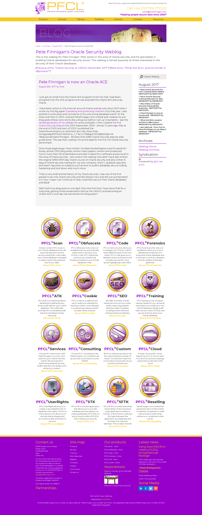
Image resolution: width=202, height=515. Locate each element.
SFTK (118, 402)
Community (152, 3)
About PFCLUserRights (52, 424)
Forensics (150, 243)
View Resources (76, 456)
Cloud (150, 349)
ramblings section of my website (56, 122)
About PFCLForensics (150, 265)
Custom (117, 349)
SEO (117, 296)
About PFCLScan (52, 265)
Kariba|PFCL (106, 499)
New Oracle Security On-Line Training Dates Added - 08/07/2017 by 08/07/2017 (152, 92)
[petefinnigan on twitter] (151, 488)
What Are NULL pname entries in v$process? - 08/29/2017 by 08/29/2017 (151, 122)
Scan (52, 243)
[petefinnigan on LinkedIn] (141, 488)
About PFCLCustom (117, 366)
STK (85, 402)
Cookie (84, 296)
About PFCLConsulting (85, 363)
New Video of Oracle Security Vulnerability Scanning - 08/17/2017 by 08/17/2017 (150, 107)
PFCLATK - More (110, 459)
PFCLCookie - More (112, 463)
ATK (52, 296)
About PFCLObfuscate (85, 265)
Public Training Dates (147, 479)
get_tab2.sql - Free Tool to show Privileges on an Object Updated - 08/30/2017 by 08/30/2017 (152, 130)
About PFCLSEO (117, 315)
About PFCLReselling (150, 421)
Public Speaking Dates (148, 475)
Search (111, 3)
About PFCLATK (52, 318)
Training (80, 19)
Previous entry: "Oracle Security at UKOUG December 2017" (72, 67)
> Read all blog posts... (150, 468)
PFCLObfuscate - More (113, 450)
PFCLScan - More (111, 446)
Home (38, 46)
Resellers (73, 459)
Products (43, 19)
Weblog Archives (149, 149)
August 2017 (57, 46)
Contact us (74, 472)
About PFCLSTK (85, 421)
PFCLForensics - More (112, 456)
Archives (46, 46)
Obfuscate (85, 243)
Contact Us (162, 3)
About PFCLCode (117, 265)
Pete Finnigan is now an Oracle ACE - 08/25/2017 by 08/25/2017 (151, 115)
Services (62, 19)
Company (137, 19)
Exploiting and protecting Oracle (84, 111)
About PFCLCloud (150, 366)
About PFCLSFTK (118, 426)
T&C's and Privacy (97, 496)
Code (117, 243)
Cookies (73, 466)
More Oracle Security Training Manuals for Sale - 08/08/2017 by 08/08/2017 (151, 99)
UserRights (52, 402)
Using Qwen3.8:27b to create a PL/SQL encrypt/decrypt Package (152, 451)
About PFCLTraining (150, 318)
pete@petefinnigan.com (154, 12)
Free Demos (141, 3)
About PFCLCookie (85, 313)
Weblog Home (148, 146)
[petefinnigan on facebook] (146, 488)
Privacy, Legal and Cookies (125, 3)
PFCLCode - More (111, 453)
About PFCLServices (52, 371)
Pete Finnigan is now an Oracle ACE (73, 82)
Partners (118, 19)
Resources (158, 19)
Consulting (85, 349)
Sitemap (108, 496)
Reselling (99, 19)
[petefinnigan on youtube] (155, 488)
